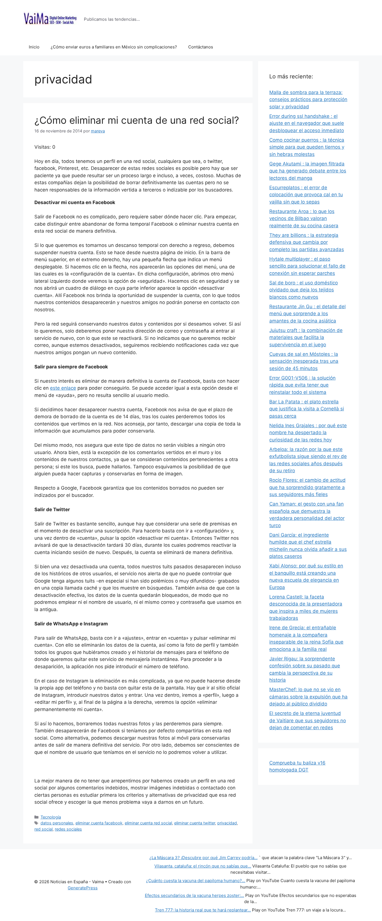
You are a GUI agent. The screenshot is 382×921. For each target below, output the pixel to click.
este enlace (63, 388)
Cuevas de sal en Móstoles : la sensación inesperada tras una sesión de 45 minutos (303, 361)
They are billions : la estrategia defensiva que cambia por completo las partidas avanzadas (306, 242)
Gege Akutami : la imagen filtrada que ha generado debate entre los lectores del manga (307, 171)
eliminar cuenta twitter (194, 823)
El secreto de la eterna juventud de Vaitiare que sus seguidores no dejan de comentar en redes (307, 720)
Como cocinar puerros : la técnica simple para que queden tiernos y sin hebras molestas (306, 147)
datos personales (57, 823)
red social (43, 829)
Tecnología (51, 817)
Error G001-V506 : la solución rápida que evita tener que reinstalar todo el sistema (302, 385)
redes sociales (68, 829)
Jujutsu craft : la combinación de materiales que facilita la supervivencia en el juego (306, 337)
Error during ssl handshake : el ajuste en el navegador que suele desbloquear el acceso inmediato (306, 123)
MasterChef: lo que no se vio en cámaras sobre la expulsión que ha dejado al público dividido (308, 697)
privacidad (227, 823)
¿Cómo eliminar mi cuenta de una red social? (136, 120)
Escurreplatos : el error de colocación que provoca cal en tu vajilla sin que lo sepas (306, 195)
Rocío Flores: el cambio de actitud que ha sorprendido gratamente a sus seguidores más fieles (307, 487)
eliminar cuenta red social (148, 823)
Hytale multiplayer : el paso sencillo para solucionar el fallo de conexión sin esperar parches (307, 266)
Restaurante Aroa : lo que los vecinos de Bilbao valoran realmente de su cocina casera (303, 218)
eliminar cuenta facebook (99, 823)
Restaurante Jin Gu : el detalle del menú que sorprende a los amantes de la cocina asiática (307, 314)
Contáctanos (200, 47)
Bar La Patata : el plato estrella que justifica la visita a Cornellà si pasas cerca (306, 409)
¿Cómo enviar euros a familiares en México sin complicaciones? (114, 47)
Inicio (34, 47)
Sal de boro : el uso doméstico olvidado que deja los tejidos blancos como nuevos (303, 290)
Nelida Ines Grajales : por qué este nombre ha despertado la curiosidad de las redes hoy (308, 433)
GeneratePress (83, 887)
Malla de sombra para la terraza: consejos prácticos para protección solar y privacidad (308, 99)
